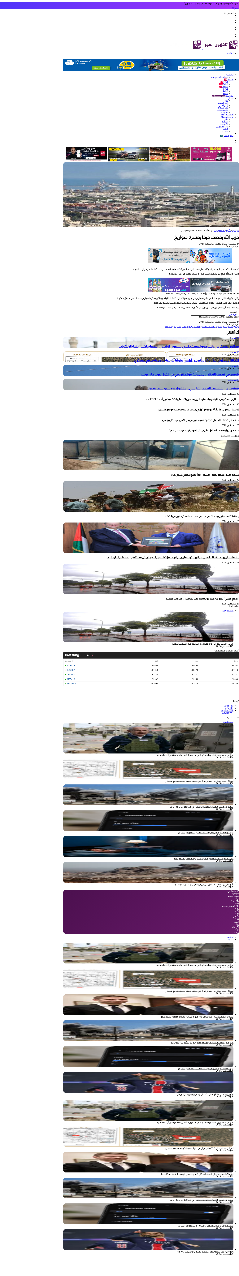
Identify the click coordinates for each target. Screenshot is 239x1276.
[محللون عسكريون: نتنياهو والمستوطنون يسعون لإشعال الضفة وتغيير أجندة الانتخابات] (148, 963)
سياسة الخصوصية (219, 77)
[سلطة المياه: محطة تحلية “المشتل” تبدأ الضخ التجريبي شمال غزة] (151, 469)
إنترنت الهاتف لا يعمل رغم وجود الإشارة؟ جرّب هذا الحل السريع (205, 832)
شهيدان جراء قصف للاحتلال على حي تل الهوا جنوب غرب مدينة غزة (193, 388)
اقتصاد (225, 122)
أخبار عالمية (223, 107)
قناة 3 (225, 89)
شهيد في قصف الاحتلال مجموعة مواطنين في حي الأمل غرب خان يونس (189, 374)
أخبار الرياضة (223, 103)
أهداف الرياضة (227, 114)
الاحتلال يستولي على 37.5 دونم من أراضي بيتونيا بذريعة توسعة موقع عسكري (186, 360)
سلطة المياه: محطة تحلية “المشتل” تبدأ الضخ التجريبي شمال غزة (205, 474)
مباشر (228, 79)
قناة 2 (223, 86)
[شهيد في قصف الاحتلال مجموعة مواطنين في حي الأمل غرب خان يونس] (148, 804)
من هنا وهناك (227, 117)
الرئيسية (229, 75)
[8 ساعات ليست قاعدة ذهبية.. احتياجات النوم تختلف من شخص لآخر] (148, 856)
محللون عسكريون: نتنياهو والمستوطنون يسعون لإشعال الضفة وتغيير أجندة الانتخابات (179, 346)
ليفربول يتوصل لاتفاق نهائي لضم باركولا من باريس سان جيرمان (205, 1094)
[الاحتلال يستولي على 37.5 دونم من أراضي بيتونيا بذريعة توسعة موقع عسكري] (148, 778)
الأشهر (230, 937)
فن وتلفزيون (222, 126)
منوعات (224, 131)
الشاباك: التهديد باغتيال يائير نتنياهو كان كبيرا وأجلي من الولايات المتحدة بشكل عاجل (196, 1017)
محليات (224, 112)
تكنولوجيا (224, 124)
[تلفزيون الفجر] (202, 48)
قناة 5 (225, 93)
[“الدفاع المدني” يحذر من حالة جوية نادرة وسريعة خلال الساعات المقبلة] (151, 593)
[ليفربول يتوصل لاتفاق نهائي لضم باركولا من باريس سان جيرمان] (148, 1092)
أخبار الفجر (223, 105)
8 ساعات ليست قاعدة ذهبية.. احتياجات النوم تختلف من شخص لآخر (203, 858)
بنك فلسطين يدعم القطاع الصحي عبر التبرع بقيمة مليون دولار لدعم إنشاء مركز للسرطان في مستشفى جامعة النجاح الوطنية (173, 557)
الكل (226, 100)
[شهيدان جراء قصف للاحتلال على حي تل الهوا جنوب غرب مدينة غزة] (148, 882)
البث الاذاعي (226, 136)
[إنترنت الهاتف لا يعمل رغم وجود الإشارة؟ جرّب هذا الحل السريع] (148, 830)
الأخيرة (230, 939)
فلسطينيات (222, 110)
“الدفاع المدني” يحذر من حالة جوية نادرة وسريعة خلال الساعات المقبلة (202, 598)
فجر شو (222, 96)
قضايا (225, 129)
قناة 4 (225, 91)
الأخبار (230, 98)
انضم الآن (235, 8)
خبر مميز (233, 314)
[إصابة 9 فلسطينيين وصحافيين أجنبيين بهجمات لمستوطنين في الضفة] (151, 511)
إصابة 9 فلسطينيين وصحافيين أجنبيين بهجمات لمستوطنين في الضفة (202, 516)
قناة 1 (224, 82)
